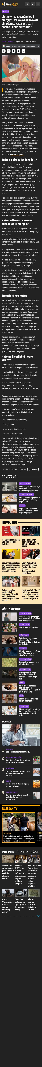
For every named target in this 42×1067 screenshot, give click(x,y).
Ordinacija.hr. (17, 154)
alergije (34, 469)
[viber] (18, 51)
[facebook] (4, 51)
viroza (23, 469)
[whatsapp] (14, 51)
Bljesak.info (19, 41)
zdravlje (10, 41)
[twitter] (9, 51)
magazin (4, 41)
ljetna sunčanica (10, 469)
